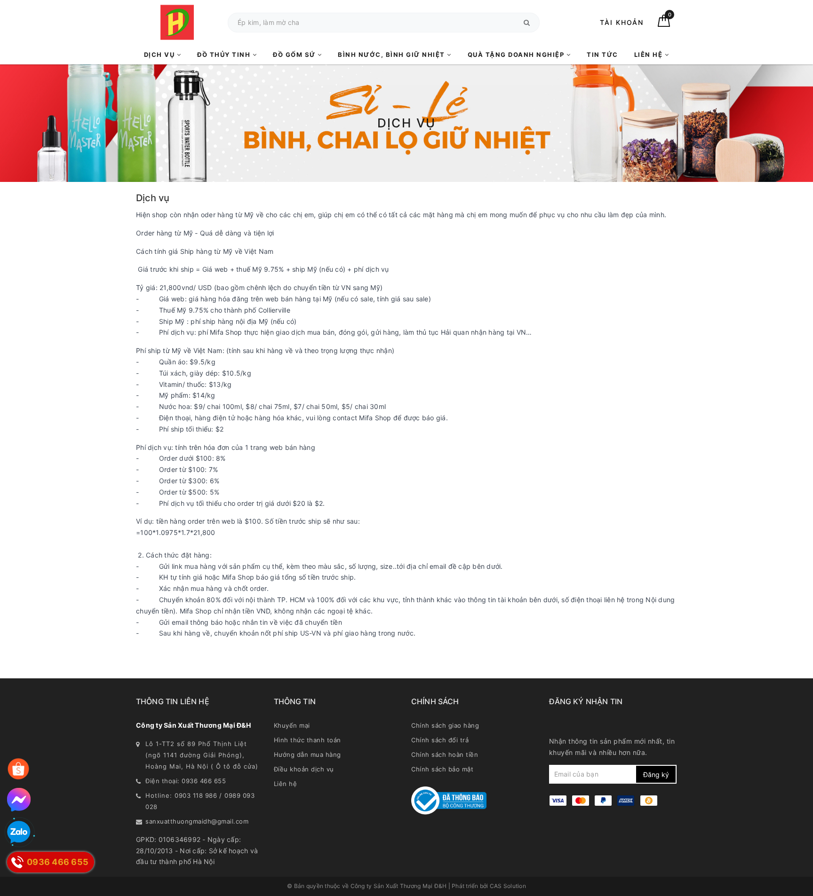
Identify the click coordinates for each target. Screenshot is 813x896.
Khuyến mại (292, 725)
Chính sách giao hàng (445, 725)
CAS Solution (508, 885)
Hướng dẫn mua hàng (307, 754)
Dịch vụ (160, 54)
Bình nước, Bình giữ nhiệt (392, 54)
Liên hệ (649, 54)
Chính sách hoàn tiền (444, 754)
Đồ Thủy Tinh (225, 54)
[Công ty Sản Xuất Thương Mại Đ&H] (177, 22)
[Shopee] (18, 769)
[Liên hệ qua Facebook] (19, 799)
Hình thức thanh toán (307, 740)
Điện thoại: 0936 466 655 (185, 781)
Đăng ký (656, 774)
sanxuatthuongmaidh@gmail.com (196, 821)
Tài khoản (622, 22)
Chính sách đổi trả (440, 740)
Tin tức (602, 54)
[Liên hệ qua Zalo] (19, 832)
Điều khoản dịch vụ (304, 769)
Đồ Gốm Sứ (295, 54)
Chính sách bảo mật (442, 769)
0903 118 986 (196, 795)
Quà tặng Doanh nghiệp (517, 54)
